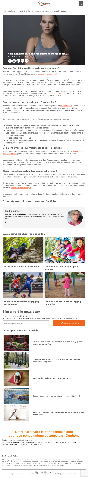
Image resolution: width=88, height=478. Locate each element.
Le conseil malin (10, 11)
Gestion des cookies (69, 474)
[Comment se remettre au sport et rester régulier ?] (16, 396)
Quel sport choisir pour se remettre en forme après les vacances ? (58, 413)
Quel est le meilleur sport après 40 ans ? (52, 378)
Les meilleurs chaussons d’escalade (21, 266)
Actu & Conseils (24, 11)
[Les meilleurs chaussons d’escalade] (23, 250)
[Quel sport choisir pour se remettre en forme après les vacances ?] (16, 413)
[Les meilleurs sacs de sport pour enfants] (65, 250)
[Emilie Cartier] (75, 225)
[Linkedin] (6, 222)
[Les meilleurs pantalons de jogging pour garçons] (23, 285)
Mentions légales (42, 474)
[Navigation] (14, 4)
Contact (31, 474)
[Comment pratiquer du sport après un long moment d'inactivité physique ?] (16, 360)
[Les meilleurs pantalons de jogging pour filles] (65, 285)
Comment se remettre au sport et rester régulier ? (56, 396)
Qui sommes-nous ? (19, 474)
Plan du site (55, 474)
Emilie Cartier (12, 210)
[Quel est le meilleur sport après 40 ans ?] (16, 378)
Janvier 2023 (11, 57)
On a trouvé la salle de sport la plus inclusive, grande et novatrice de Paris (58, 343)
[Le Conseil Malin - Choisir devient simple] (44, 3)
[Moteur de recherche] (81, 3)
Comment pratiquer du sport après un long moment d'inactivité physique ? (57, 360)
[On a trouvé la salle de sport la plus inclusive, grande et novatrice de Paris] (16, 343)
